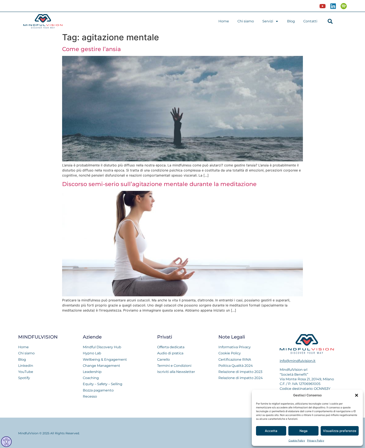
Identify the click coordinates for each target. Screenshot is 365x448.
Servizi (267, 21)
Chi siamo (245, 21)
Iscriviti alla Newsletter (176, 372)
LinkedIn (25, 366)
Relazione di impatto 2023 (240, 372)
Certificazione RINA (234, 360)
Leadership (92, 372)
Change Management (101, 366)
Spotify (24, 378)
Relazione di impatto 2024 (240, 378)
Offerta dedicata (170, 347)
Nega (304, 431)
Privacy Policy (315, 440)
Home (223, 21)
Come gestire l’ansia (91, 49)
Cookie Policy (297, 440)
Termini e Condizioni (174, 366)
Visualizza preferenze (339, 431)
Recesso (90, 396)
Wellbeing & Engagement (105, 360)
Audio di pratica (170, 353)
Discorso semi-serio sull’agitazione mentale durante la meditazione (159, 184)
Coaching (91, 378)
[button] (356, 395)
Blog (291, 21)
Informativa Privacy (234, 347)
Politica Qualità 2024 (235, 366)
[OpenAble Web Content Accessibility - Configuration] (6, 441)
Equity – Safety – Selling (102, 384)
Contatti (310, 21)
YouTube (25, 372)
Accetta (271, 431)
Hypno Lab (92, 353)
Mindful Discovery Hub (102, 347)
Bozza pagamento (98, 390)
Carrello (163, 360)
